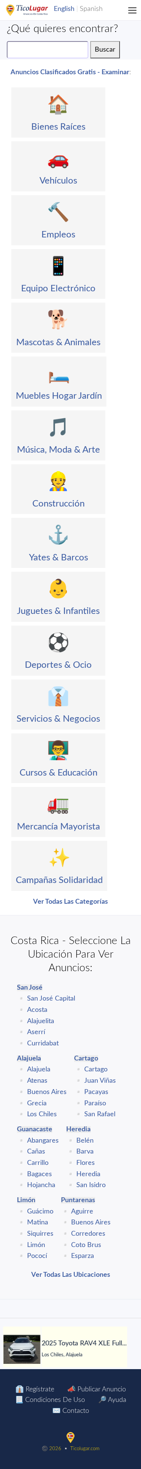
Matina (37, 1222)
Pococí (37, 1256)
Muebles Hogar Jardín (59, 396)
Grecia (37, 1103)
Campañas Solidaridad (59, 880)
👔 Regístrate (34, 1389)
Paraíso (95, 1103)
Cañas (36, 1151)
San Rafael (99, 1114)
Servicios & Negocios (58, 719)
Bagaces (39, 1174)
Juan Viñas (100, 1080)
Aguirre (82, 1211)
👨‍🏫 (58, 751)
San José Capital (51, 998)
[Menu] (132, 10)
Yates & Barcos (58, 557)
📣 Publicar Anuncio (96, 1389)
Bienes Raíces (58, 127)
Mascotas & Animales (58, 342)
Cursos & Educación (58, 772)
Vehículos (58, 180)
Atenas (37, 1080)
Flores (85, 1163)
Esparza (82, 1256)
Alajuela (38, 1069)
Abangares (43, 1140)
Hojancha (41, 1185)
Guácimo (40, 1211)
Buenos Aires (47, 1092)
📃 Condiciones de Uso (50, 1400)
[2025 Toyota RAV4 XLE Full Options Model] (19, 1349)
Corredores (88, 1233)
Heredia (88, 1174)
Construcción (58, 503)
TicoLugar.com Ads (35, 10)
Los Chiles (42, 1114)
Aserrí (36, 1032)
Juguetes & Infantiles (58, 611)
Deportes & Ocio (58, 665)
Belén (85, 1140)
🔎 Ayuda (112, 1400)
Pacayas (96, 1092)
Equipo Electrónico (58, 288)
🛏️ (59, 374)
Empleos (58, 234)
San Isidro (91, 1185)
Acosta (37, 1010)
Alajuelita (40, 1021)
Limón (36, 1245)
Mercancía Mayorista (58, 826)
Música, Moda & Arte (58, 449)
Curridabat (43, 1043)
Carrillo (38, 1163)
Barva (85, 1151)
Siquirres (40, 1233)
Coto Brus (86, 1245)
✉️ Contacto (70, 1411)
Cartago (96, 1069)
